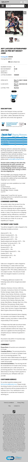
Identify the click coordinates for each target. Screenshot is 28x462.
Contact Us (17, 406)
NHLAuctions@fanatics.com (9, 384)
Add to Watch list (15, 62)
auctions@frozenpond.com (16, 159)
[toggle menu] (2, 6)
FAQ (9, 406)
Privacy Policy (20, 402)
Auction (16, 88)
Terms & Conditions (9, 402)
